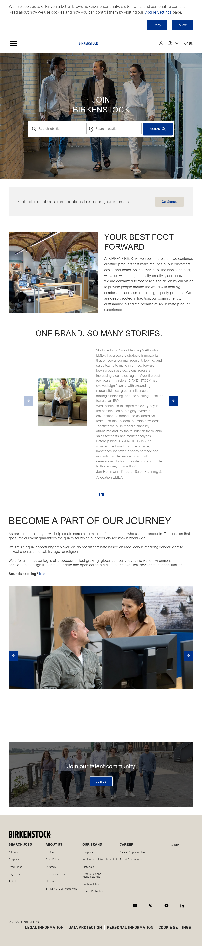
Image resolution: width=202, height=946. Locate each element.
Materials (88, 867)
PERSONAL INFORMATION (130, 927)
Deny (157, 25)
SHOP (175, 844)
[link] (101, 781)
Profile (50, 852)
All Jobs (14, 852)
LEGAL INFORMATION (44, 927)
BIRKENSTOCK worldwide (61, 888)
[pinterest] (150, 905)
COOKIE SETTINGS (174, 927)
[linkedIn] (182, 905)
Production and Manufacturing (92, 875)
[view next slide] (173, 401)
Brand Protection (93, 891)
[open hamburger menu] (13, 43)
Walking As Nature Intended (100, 859)
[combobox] (57, 128)
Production (15, 867)
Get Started (169, 202)
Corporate (15, 859)
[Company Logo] (88, 43)
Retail (12, 881)
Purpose (88, 852)
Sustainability (91, 884)
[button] (161, 43)
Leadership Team (56, 874)
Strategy (51, 867)
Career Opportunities (132, 852)
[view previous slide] (28, 401)
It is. (43, 573)
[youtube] (166, 905)
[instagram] (135, 905)
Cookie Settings (158, 12)
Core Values (53, 859)
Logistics (14, 874)
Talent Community (131, 859)
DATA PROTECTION (85, 927)
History (50, 881)
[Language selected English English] (173, 43)
